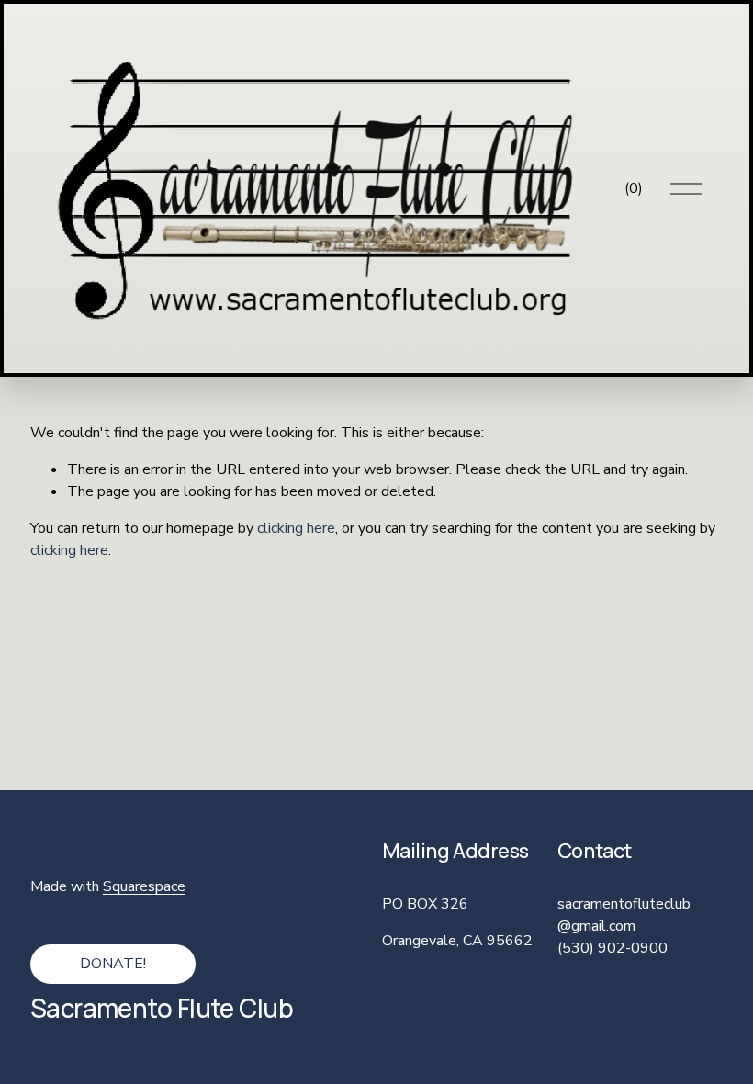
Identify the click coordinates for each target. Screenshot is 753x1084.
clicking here (296, 528)
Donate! (113, 964)
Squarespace (144, 886)
